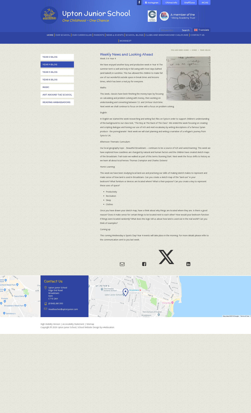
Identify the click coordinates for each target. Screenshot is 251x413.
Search (185, 30)
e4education (108, 327)
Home (186, 50)
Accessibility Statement (73, 324)
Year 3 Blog (50, 56)
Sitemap (90, 324)
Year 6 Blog (50, 79)
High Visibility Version (50, 324)
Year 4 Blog (205, 50)
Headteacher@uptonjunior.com (63, 309)
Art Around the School (57, 94)
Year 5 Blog (50, 72)
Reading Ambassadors (56, 102)
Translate (203, 30)
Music (46, 87)
